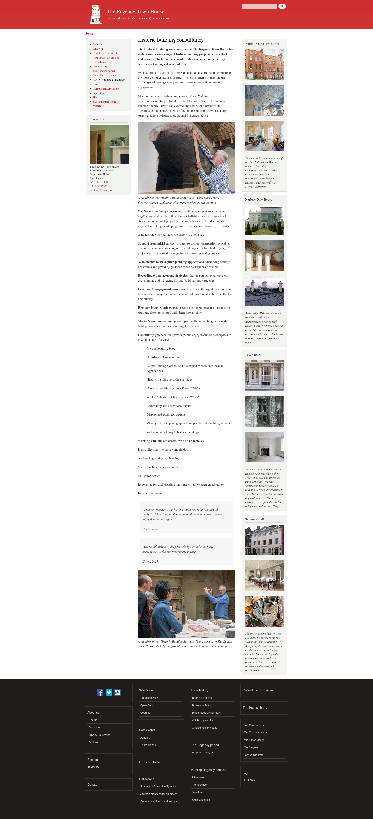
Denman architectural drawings (158, 801)
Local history (100, 66)
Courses (145, 712)
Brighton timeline (202, 697)
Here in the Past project (106, 57)
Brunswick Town (201, 705)
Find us (93, 719)
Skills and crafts (201, 799)
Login (246, 773)
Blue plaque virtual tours (206, 712)
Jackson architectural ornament (158, 794)
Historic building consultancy (109, 80)
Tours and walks (149, 697)
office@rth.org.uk (102, 190)
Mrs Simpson (251, 747)
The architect (199, 784)
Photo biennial (148, 745)
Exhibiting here (149, 762)
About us (97, 44)
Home (89, 33)
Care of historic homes (105, 75)
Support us (98, 93)
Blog (95, 84)
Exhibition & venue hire (106, 53)
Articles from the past (204, 727)
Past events (147, 730)
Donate (92, 784)
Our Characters (253, 725)
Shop (95, 97)
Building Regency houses (208, 770)
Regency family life (203, 752)
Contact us (95, 727)
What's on (98, 49)
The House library (255, 707)
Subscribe (93, 766)
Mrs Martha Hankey (255, 732)
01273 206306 (99, 186)
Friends (92, 759)
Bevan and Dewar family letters (158, 786)
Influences (198, 777)
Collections (99, 62)
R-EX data (249, 780)
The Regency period (104, 71)
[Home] (95, 14)
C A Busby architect (203, 720)
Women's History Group (106, 88)
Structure (197, 792)
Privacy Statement (99, 735)
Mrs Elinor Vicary (254, 740)
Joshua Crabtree (254, 755)
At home (145, 737)
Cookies (93, 742)
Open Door (146, 705)
